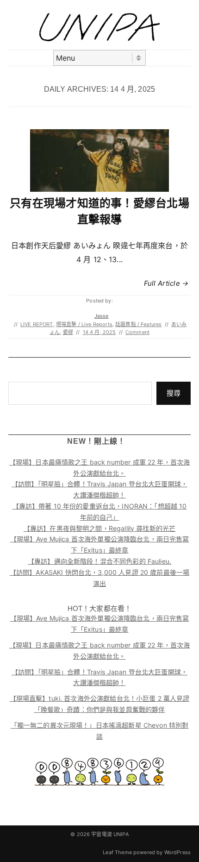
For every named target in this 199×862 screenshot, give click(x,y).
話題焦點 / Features (138, 324)
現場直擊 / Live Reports (84, 324)
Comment (137, 332)
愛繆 (68, 332)
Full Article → (166, 283)
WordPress (177, 852)
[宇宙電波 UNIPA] (99, 38)
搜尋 (173, 393)
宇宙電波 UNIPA (110, 834)
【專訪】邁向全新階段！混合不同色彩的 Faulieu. (99, 561)
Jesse (101, 316)
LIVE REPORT (36, 324)
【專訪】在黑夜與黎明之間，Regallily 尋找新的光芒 (99, 528)
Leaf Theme (117, 852)
